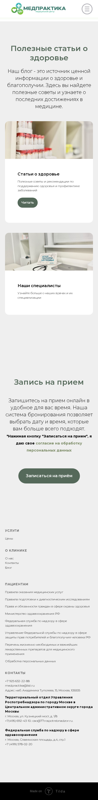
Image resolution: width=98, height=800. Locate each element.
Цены (9, 538)
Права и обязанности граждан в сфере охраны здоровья (47, 606)
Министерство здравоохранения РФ (32, 613)
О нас (9, 558)
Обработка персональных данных (30, 661)
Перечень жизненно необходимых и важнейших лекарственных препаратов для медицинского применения (41, 649)
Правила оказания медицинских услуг (34, 592)
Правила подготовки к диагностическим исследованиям (47, 599)
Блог (8, 567)
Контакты (12, 563)
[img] (87, 9)
